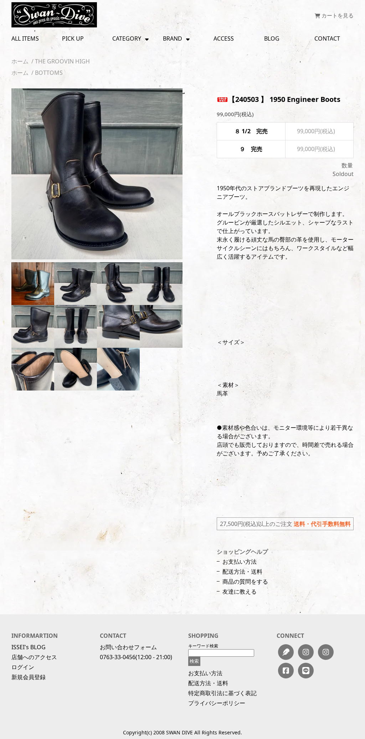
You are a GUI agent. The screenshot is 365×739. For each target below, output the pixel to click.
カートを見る (337, 15)
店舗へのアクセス (34, 657)
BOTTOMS (49, 73)
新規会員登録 (28, 677)
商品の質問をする (245, 581)
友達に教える (239, 591)
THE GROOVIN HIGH (62, 61)
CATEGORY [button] (126, 38)
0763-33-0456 (117, 657)
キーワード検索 (203, 646)
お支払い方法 (239, 561)
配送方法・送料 (242, 571)
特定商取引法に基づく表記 (222, 693)
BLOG (271, 38)
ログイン (22, 667)
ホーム (20, 61)
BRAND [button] (172, 38)
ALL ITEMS (25, 38)
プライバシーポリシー (216, 703)
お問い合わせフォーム (128, 647)
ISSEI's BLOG (28, 647)
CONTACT (327, 38)
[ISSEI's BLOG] (286, 652)
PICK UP (73, 38)
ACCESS (224, 38)
